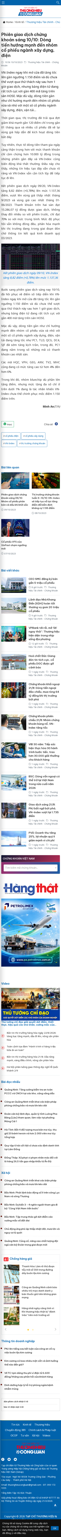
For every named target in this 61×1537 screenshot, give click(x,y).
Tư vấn (25, 1435)
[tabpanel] (30, 1296)
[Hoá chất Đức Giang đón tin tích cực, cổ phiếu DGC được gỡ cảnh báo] (13, 666)
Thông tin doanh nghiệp (18, 1341)
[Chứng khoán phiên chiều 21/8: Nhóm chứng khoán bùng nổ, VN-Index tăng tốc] (13, 726)
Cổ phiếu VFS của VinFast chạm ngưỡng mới (14, 545)
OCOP (14, 1435)
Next (55, 1329)
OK (54, 1528)
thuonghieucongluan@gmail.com (24, 1484)
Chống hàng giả (21, 1258)
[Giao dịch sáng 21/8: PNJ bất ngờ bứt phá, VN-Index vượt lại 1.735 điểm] (13, 814)
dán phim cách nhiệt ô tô (16, 1401)
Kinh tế (19, 22)
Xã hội (5, 1173)
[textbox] (30, 867)
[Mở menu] (3, 3)
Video (5, 983)
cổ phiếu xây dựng (34, 435)
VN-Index (9, 443)
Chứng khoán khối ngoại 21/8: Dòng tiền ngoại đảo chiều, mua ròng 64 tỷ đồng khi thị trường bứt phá (44, 691)
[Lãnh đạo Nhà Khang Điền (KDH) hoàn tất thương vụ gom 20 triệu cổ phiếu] (13, 609)
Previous (6, 1329)
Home (9, 22)
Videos (46, 1435)
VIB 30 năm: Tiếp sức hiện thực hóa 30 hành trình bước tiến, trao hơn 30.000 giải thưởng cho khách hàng (44, 752)
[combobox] (31, 867)
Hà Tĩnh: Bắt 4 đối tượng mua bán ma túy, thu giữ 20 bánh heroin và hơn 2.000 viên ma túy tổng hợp (30, 1133)
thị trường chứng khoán (33, 443)
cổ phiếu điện (11, 435)
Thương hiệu (42, 1424)
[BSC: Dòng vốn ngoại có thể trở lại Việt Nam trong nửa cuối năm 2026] (13, 786)
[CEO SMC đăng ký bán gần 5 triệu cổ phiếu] (13, 585)
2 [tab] (32, 1329)
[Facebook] (2, 1459)
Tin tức (15, 1424)
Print (9, 424)
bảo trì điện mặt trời (14, 1407)
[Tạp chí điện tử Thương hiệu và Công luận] (30, 1448)
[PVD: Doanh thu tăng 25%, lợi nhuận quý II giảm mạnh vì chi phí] (13, 840)
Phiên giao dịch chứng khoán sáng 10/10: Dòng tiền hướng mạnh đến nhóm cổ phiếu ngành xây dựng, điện (29, 45)
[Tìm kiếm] (58, 3)
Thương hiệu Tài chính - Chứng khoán (43, 645)
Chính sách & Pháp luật (42, 1430)
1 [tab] (28, 1329)
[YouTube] (9, 1459)
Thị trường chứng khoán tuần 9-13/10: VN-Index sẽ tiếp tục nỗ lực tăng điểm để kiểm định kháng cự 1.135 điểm (46, 501)
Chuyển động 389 (15, 1430)
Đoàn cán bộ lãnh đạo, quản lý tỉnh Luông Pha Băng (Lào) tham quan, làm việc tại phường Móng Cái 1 (30, 1117)
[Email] (15, 1459)
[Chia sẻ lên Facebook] (56, 424)
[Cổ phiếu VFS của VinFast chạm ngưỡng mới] (15, 528)
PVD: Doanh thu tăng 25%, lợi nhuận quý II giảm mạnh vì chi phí (42, 836)
